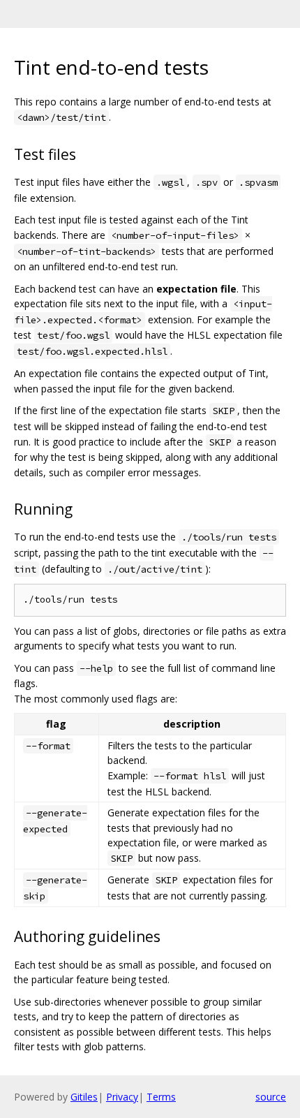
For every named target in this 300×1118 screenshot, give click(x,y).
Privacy (122, 1096)
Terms (161, 1096)
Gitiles (84, 1096)
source (270, 1096)
